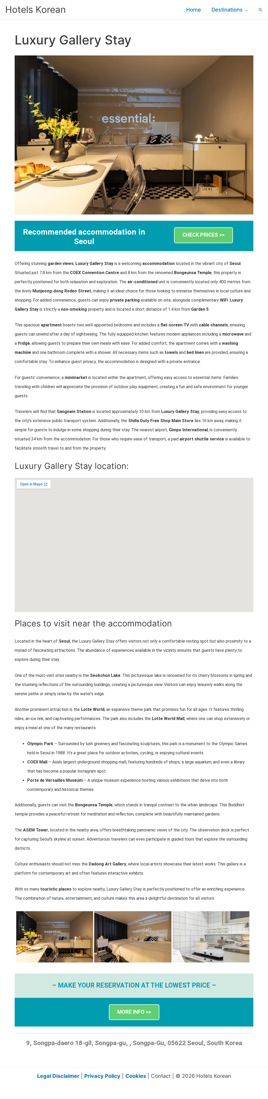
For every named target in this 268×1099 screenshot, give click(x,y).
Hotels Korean (35, 9)
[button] (245, 10)
